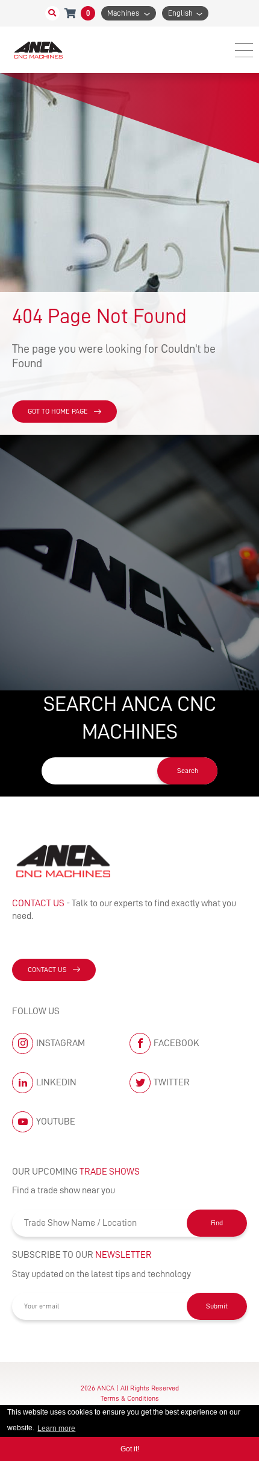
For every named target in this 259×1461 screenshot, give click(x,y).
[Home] (39, 50)
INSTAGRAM (60, 1043)
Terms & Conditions (130, 1398)
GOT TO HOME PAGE (58, 411)
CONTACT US (47, 969)
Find (217, 1222)
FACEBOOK (176, 1043)
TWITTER (172, 1082)
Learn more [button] (56, 1428)
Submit (217, 1306)
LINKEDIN (56, 1082)
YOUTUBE (55, 1121)
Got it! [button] (129, 1449)
